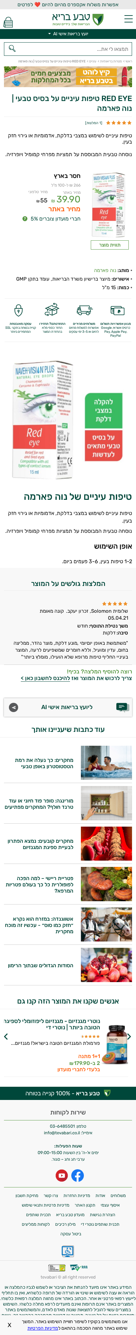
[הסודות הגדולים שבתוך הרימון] (106, 980)
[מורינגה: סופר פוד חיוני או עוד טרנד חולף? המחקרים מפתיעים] (106, 818)
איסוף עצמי (110, 1205)
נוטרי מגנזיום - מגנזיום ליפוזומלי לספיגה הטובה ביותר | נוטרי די (51, 1024)
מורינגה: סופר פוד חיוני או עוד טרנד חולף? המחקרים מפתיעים (39, 804)
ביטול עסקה (70, 1233)
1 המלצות (93, 123)
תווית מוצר (109, 245)
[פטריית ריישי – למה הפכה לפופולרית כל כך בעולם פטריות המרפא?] (106, 899)
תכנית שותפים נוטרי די (100, 1224)
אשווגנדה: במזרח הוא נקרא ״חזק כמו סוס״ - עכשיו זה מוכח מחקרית (39, 925)
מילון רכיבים (65, 1224)
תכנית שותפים (38, 1214)
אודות (100, 1195)
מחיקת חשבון (27, 1195)
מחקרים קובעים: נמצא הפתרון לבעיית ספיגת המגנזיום (40, 844)
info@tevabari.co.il (62, 1132)
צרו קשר (51, 1195)
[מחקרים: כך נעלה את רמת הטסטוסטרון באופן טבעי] (106, 778)
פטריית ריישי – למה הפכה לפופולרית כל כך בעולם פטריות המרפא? (39, 884)
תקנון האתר (85, 1205)
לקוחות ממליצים (36, 1224)
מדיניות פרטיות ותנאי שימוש (45, 1205)
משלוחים (118, 1195)
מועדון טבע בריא (70, 1214)
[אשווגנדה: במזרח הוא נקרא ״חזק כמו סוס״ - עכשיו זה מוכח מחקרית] (106, 940)
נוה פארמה (105, 270)
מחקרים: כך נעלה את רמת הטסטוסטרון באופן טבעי (44, 763)
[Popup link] (109, 206)
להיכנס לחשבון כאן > (45, 678)
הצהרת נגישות (102, 1214)
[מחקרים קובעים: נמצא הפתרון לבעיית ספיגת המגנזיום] (106, 859)
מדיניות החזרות (76, 1195)
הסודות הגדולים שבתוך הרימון (40, 965)
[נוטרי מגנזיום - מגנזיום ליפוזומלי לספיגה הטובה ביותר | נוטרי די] (114, 1045)
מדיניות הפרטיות (42, 1328)
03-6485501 (62, 1126)
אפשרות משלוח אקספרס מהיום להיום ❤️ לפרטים (68, 5)
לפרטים (50, 1054)
